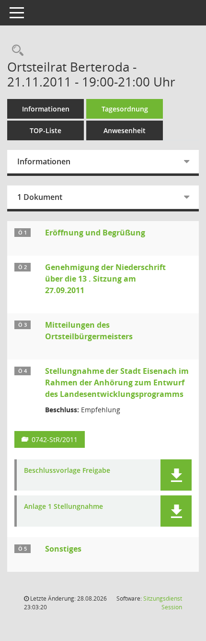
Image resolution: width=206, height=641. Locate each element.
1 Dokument (39, 197)
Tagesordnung (125, 108)
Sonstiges (63, 548)
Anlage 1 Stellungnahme (63, 507)
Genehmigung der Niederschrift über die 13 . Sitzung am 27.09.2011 (105, 279)
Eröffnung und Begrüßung (95, 232)
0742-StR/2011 (55, 439)
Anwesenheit (124, 130)
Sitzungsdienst (162, 602)
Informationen (45, 108)
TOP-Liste (45, 130)
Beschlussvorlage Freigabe (67, 471)
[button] (176, 475)
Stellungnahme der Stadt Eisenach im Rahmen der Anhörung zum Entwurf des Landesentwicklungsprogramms (117, 382)
